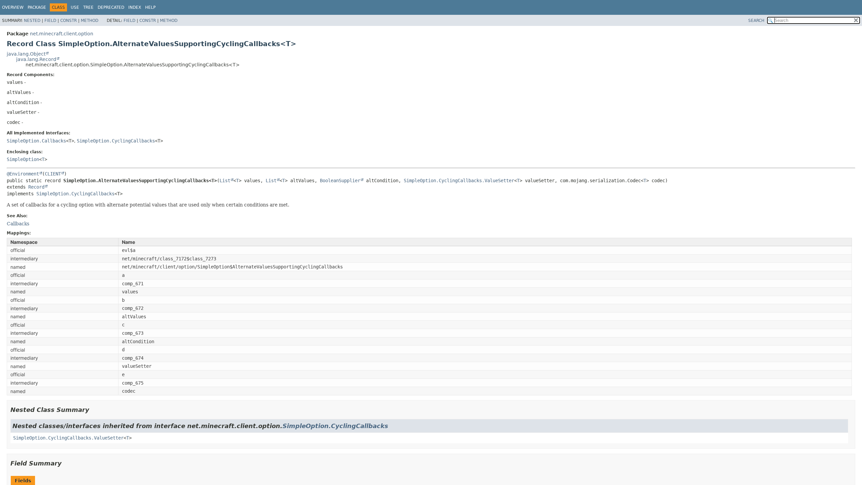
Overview (13, 7)
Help (150, 7)
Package (37, 7)
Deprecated (111, 7)
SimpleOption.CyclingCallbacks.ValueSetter (459, 180)
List (225, 180)
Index (134, 7)
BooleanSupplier (340, 180)
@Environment (23, 173)
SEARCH (756, 20)
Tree (88, 7)
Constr (68, 20)
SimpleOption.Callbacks (36, 140)
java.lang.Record (36, 59)
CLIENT (53, 173)
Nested (32, 20)
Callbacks (18, 223)
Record (36, 187)
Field (50, 20)
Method (89, 20)
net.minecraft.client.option (61, 33)
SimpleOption (23, 159)
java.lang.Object (26, 54)
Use (75, 7)
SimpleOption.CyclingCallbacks (116, 140)
